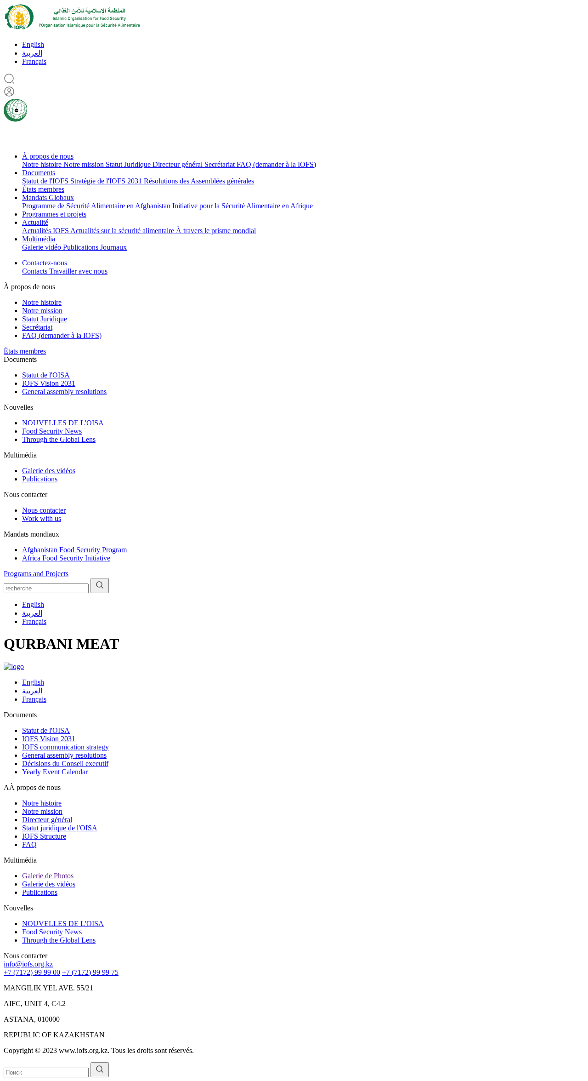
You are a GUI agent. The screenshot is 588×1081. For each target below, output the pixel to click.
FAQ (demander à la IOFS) (276, 164)
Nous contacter (44, 510)
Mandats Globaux (48, 197)
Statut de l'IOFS (46, 181)
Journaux (113, 247)
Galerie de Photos (48, 876)
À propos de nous (48, 156)
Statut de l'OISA (46, 375)
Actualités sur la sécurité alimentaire (123, 231)
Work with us (41, 518)
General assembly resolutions (64, 391)
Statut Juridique (129, 164)
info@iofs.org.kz (28, 964)
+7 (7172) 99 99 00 (32, 972)
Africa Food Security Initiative (66, 558)
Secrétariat (220, 164)
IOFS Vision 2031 (48, 383)
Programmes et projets (54, 214)
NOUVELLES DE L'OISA (63, 423)
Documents (38, 173)
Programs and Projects (36, 574)
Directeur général (178, 164)
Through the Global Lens (59, 439)
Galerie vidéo (42, 247)
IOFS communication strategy (65, 747)
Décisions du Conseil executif (65, 763)
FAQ (29, 844)
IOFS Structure (44, 836)
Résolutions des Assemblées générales (199, 181)
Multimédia (38, 239)
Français (34, 61)
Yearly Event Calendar (55, 772)
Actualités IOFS (46, 231)
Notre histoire (42, 164)
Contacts (35, 271)
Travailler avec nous (78, 271)
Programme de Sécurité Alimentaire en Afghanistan (97, 206)
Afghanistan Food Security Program (74, 550)
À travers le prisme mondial (216, 231)
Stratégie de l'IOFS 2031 (107, 181)
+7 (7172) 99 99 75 (90, 972)
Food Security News (52, 431)
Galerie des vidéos (48, 471)
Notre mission (84, 164)
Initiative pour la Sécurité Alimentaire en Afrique (242, 206)
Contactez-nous (44, 263)
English (33, 44)
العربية (32, 53)
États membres (43, 189)
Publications (81, 247)
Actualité (35, 222)
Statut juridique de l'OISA (59, 828)
